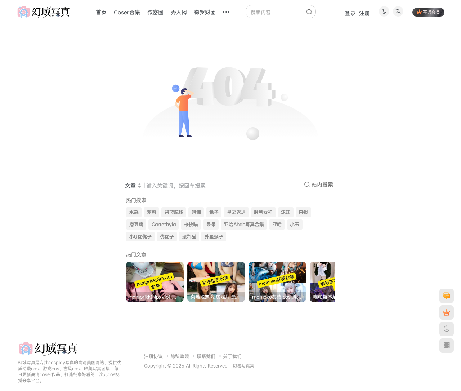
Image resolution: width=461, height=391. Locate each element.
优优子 (167, 237)
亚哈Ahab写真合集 (244, 224)
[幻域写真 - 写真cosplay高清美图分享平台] (48, 348)
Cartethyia (164, 224)
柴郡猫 (189, 237)
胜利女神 (263, 212)
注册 (364, 13)
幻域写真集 (243, 366)
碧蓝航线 (174, 212)
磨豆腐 (136, 224)
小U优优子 (140, 237)
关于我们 (232, 356)
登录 (350, 13)
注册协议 (153, 356)
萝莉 (151, 212)
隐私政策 (179, 356)
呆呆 (211, 224)
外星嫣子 (214, 237)
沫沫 (285, 212)
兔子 (214, 212)
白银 (303, 212)
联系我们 (206, 356)
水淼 (134, 212)
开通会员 (431, 12)
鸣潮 (196, 212)
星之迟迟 (236, 212)
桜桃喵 (191, 224)
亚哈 (277, 224)
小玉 (294, 224)
